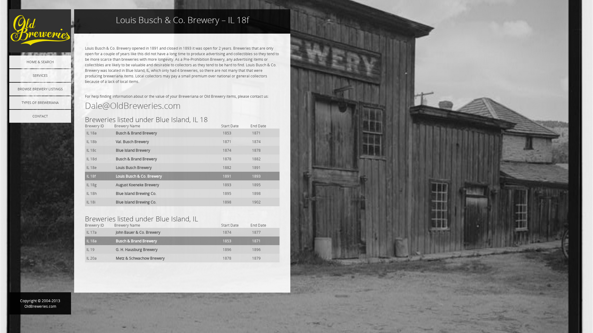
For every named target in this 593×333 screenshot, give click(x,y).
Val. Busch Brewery (132, 141)
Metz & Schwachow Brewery (140, 258)
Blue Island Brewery (133, 150)
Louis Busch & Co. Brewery (139, 176)
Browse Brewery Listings (40, 89)
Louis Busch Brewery (134, 167)
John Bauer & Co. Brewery (138, 232)
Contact (40, 116)
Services (40, 75)
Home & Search (40, 62)
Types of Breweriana (40, 102)
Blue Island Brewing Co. (136, 193)
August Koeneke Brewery (137, 184)
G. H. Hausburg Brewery (137, 249)
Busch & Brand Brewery (136, 132)
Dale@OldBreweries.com (133, 105)
